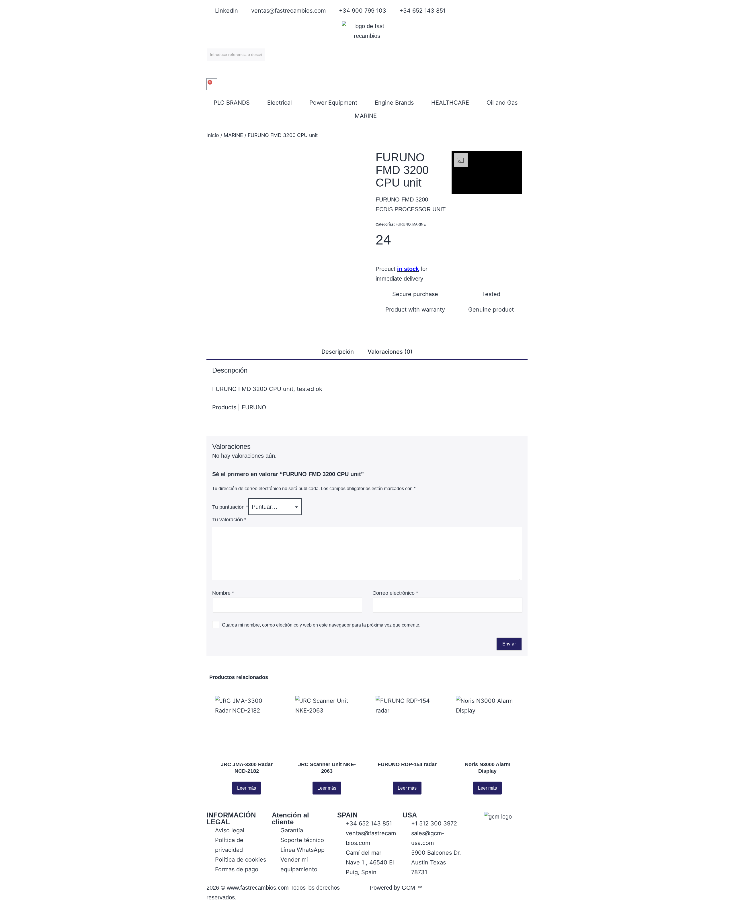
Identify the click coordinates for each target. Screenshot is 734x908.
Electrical (279, 102)
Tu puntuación (230, 507)
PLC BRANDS (232, 102)
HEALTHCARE (450, 102)
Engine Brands (394, 102)
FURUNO (403, 224)
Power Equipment (333, 102)
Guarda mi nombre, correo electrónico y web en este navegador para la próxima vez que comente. (321, 625)
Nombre (223, 593)
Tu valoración (229, 520)
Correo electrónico (395, 593)
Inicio (212, 135)
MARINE (366, 115)
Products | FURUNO (239, 407)
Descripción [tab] (337, 351)
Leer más (246, 788)
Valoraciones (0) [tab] (390, 351)
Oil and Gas (502, 102)
